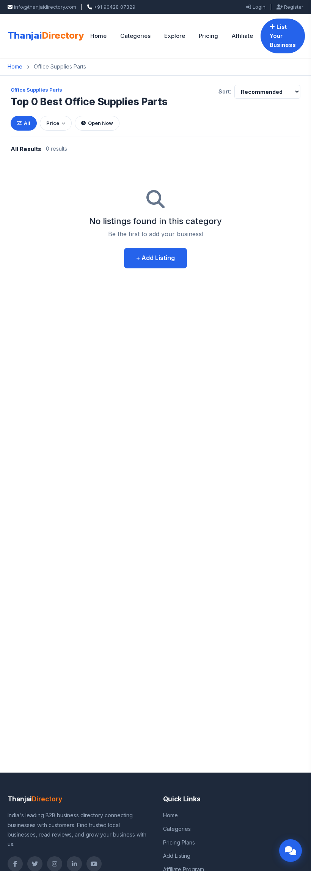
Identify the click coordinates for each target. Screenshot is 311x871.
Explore (174, 35)
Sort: (224, 91)
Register (293, 7)
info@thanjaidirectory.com (45, 7)
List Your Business (283, 35)
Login (258, 7)
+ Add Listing (155, 258)
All (27, 123)
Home (98, 35)
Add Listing (176, 855)
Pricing (208, 35)
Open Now (100, 123)
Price (52, 123)
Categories (135, 35)
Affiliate (242, 35)
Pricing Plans (179, 842)
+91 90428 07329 (114, 7)
